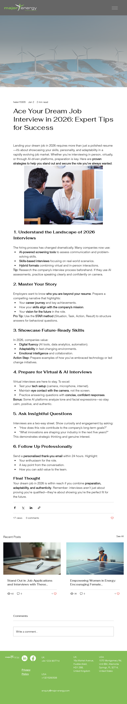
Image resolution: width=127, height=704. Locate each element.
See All (120, 536)
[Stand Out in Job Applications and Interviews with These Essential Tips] (32, 558)
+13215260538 (49, 677)
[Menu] (115, 8)
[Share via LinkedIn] (31, 507)
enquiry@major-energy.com (55, 690)
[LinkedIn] (24, 658)
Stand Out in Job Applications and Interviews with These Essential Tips (29, 582)
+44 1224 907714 (51, 660)
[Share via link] (39, 507)
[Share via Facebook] (14, 507)
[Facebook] (33, 658)
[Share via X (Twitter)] (22, 507)
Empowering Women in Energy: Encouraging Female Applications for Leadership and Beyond (94, 582)
